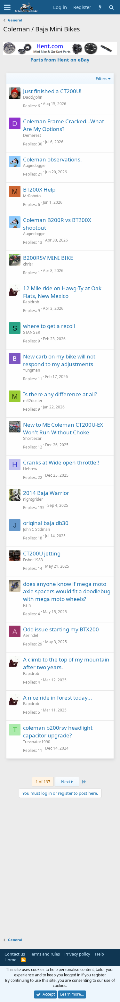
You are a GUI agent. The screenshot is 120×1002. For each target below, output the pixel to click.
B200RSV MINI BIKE (48, 257)
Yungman (31, 370)
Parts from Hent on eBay (60, 59)
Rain (27, 605)
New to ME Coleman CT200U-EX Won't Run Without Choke (63, 428)
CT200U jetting (41, 553)
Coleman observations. (52, 159)
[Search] (111, 7)
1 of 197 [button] (43, 781)
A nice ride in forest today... (57, 697)
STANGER (31, 332)
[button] (7, 7)
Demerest (32, 135)
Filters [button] (101, 78)
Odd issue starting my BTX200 (61, 629)
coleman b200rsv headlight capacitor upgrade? (57, 731)
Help (99, 954)
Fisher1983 (33, 560)
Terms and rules (45, 954)
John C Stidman (36, 529)
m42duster (33, 400)
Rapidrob (31, 302)
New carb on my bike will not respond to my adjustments (59, 360)
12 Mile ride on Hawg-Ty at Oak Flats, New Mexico (62, 292)
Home (10, 960)
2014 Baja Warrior (46, 493)
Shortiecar (32, 438)
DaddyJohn (32, 97)
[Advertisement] (60, 864)
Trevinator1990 (36, 741)
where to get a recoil (49, 326)
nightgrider (33, 499)
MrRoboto (32, 196)
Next (66, 781)
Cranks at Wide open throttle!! (61, 462)
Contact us (14, 954)
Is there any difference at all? (60, 394)
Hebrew (30, 469)
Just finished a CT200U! (52, 91)
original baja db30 (45, 523)
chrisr (28, 264)
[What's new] (100, 7)
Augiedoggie (34, 165)
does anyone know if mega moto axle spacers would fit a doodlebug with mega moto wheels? (66, 591)
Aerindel (30, 635)
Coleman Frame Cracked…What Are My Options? (63, 125)
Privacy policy (77, 954)
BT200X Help (39, 189)
